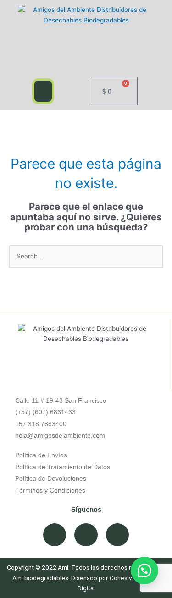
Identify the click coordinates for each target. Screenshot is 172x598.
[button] (43, 91)
